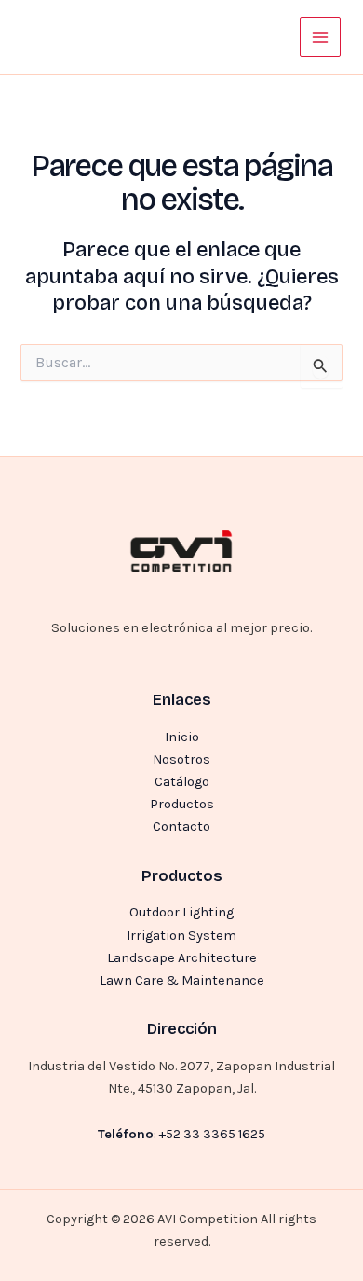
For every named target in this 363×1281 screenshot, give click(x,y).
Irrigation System (181, 936)
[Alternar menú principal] (320, 37)
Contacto (181, 826)
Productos (182, 804)
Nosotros (181, 759)
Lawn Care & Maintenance (182, 980)
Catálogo (182, 782)
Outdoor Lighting (181, 912)
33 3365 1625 (224, 1134)
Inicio (182, 737)
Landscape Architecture (182, 958)
